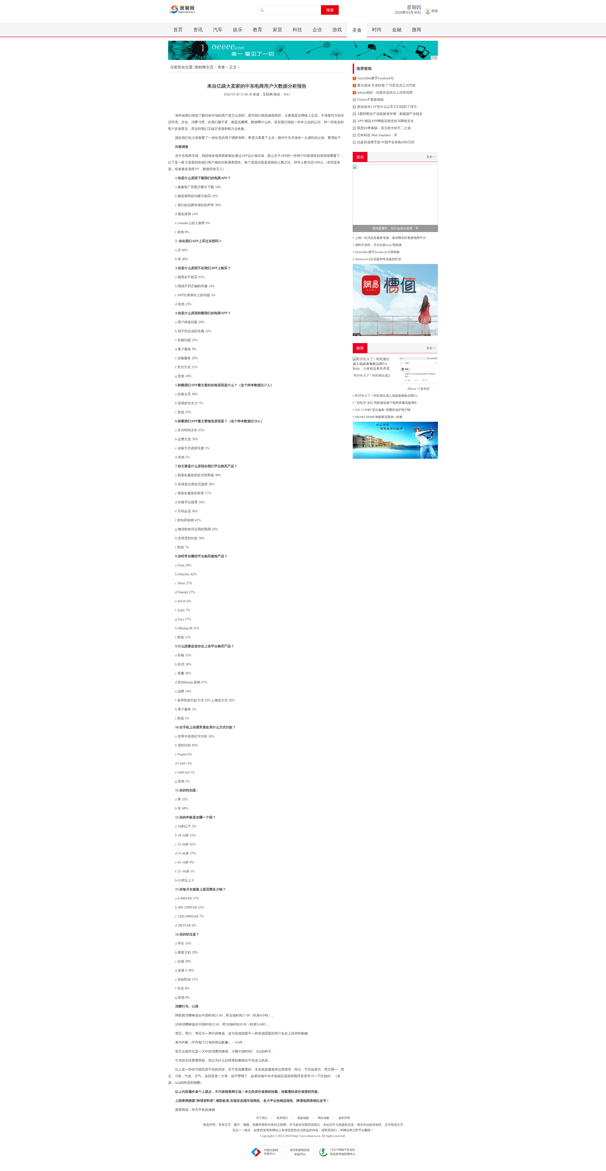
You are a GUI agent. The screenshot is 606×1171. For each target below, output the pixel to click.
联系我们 (282, 1118)
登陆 (434, 11)
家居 (277, 29)
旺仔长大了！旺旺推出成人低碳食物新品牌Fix (385, 395)
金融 (396, 29)
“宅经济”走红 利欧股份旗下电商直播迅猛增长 (385, 402)
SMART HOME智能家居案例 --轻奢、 (379, 417)
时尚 (377, 29)
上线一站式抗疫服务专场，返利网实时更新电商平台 (389, 238)
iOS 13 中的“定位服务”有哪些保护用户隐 (381, 410)
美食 (357, 30)
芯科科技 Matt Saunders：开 (375, 135)
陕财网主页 (204, 67)
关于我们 (261, 1118)
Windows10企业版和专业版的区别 (377, 259)
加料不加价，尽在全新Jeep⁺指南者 (377, 245)
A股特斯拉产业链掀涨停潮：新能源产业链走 (388, 114)
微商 (416, 29)
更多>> (431, 157)
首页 (178, 29)
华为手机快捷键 (203, 1110)
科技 (297, 29)
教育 (257, 29)
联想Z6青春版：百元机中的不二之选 (382, 128)
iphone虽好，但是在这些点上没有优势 (383, 92)
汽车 (218, 29)
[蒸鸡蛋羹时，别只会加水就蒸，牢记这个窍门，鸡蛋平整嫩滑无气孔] (395, 198)
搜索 (330, 10)
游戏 (337, 29)
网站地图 (323, 1118)
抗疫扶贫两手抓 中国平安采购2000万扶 (383, 142)
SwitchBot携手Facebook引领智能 (376, 252)
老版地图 (303, 1118)
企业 (317, 29)
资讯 (198, 29)
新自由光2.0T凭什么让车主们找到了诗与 (385, 107)
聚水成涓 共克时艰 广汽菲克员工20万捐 (384, 85)
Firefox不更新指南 (369, 99)
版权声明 (344, 1118)
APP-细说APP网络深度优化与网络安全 (384, 121)
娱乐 (237, 29)
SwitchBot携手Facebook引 (374, 78)
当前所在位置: (182, 67)
